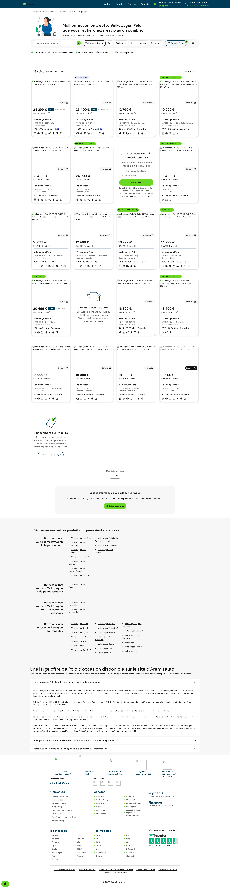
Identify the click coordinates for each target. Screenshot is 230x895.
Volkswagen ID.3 (132, 642)
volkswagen (67, 11)
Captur (99, 856)
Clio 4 (129, 838)
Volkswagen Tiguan (79, 632)
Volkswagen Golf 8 (79, 628)
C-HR (128, 835)
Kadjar (129, 845)
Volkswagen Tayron (106, 623)
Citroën (55, 842)
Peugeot (55, 838)
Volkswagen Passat (106, 632)
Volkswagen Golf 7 (79, 645)
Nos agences (57, 800)
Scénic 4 (130, 852)
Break (99, 807)
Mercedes (81, 852)
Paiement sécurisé (167, 869)
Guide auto (131, 807)
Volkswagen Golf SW (134, 631)
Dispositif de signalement (116, 872)
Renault (55, 835)
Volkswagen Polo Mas (80, 575)
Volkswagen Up (131, 651)
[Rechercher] (79, 43)
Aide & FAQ (57, 807)
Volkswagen (57, 852)
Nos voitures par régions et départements (133, 812)
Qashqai (130, 856)
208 (98, 835)
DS (78, 859)
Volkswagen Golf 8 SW (81, 650)
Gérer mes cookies (145, 869)
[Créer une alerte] (5, 884)
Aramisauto (37, 11)
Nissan (55, 859)
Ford (79, 845)
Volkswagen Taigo (79, 641)
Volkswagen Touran (106, 644)
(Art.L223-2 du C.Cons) (140, 196)
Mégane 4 (130, 849)
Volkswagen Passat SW (108, 628)
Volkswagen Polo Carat (81, 538)
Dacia (54, 849)
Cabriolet (130, 800)
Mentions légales (87, 869)
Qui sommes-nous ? (61, 796)
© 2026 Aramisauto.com (115, 882)
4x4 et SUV (131, 796)
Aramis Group (58, 820)
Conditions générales (64, 869)
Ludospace (101, 813)
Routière (100, 803)
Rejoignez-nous (59, 803)
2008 (98, 838)
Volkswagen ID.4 (105, 653)
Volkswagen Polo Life (80, 557)
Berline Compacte (104, 800)
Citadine (100, 796)
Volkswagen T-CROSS (81, 637)
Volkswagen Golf (105, 648)
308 (98, 842)
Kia (78, 842)
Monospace (101, 810)
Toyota (80, 856)
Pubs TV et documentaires (64, 817)
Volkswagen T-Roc (79, 623)
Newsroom (56, 813)
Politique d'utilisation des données (116, 869)
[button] (103, 43)
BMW (79, 849)
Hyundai (80, 838)
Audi (54, 856)
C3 (97, 849)
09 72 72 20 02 (59, 782)
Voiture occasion (51, 11)
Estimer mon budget (51, 455)
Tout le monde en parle (62, 810)
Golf (128, 842)
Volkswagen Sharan (133, 647)
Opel (54, 845)
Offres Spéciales (133, 803)
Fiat (78, 835)
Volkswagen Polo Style (108, 545)
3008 (98, 845)
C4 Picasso (101, 852)
